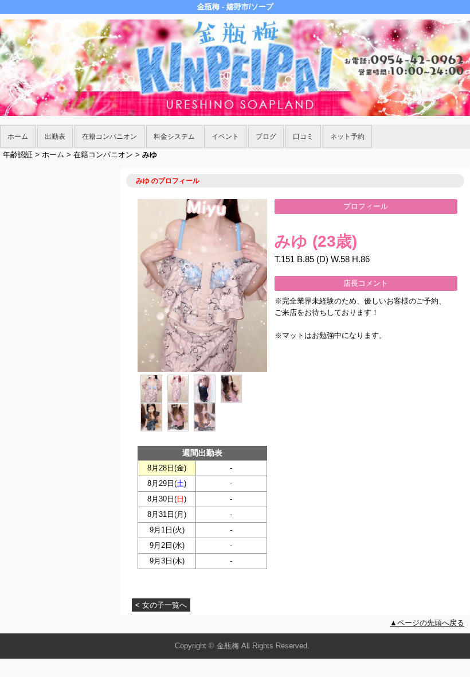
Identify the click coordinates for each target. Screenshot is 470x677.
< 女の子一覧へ (161, 605)
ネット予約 (347, 137)
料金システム (174, 137)
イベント (225, 137)
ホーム (17, 137)
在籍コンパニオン (109, 137)
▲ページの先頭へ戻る (427, 622)
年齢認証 (18, 154)
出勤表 (55, 137)
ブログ (266, 137)
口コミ (303, 137)
